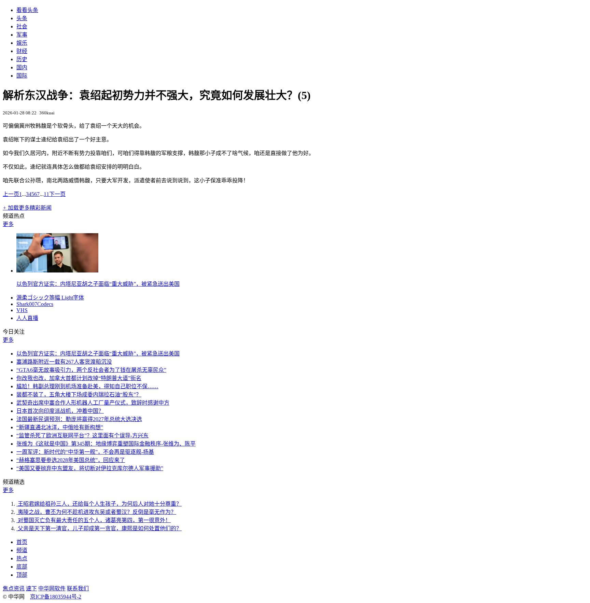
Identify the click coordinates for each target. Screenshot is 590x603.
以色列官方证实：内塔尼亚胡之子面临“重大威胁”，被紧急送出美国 (98, 284)
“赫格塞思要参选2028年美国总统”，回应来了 (70, 460)
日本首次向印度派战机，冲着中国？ (60, 411)
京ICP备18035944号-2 (55, 597)
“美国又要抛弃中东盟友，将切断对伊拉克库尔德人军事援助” (89, 468)
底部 (21, 567)
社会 (21, 26)
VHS (22, 310)
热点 (21, 558)
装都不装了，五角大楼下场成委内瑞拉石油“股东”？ (78, 394)
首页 (21, 542)
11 (46, 194)
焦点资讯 (14, 588)
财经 (21, 51)
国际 (21, 76)
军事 (21, 35)
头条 (21, 18)
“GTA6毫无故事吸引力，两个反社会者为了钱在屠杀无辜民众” (91, 370)
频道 (21, 550)
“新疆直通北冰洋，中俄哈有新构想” (59, 427)
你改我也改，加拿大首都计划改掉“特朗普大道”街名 (78, 378)
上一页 (11, 194)
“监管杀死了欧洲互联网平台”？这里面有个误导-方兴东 (82, 435)
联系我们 (78, 588)
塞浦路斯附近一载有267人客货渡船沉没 (64, 362)
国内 (21, 67)
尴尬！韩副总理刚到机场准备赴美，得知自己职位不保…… (87, 386)
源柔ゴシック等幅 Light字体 (50, 297)
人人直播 (27, 318)
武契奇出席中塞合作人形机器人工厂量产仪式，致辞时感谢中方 (92, 403)
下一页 (57, 194)
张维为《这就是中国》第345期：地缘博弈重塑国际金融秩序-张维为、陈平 (106, 444)
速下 (31, 588)
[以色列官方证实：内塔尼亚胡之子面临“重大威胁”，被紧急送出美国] (57, 271)
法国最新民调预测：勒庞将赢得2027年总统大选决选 (79, 419)
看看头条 (27, 10)
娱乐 (21, 43)
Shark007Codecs (34, 304)
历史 (21, 59)
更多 (8, 224)
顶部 (21, 575)
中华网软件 (52, 588)
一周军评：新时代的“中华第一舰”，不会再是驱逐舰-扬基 (85, 452)
